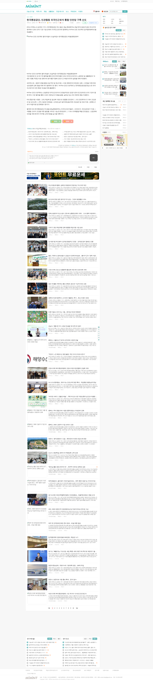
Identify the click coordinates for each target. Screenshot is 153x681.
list (99, 333)
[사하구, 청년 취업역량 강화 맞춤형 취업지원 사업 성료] (37, 232)
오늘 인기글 (30, 11)
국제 (112, 23)
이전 (88, 167)
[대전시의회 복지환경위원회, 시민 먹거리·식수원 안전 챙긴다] (37, 598)
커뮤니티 (39, 11)
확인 (94, 157)
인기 (114, 61)
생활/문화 (121, 21)
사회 (112, 21)
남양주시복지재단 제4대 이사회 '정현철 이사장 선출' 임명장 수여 (111, 87)
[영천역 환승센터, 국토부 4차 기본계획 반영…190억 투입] (37, 570)
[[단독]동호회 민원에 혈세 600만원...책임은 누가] (37, 542)
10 (73, 608)
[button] (112, 1)
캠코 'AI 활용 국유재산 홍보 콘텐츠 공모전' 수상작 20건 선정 (79, 141)
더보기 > (124, 132)
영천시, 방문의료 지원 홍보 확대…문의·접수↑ (76, 136)
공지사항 (97, 670)
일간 (50, 638)
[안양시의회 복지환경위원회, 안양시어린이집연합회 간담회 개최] (37, 373)
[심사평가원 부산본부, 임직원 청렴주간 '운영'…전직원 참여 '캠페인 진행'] (37, 246)
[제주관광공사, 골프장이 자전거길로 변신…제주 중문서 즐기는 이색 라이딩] (37, 486)
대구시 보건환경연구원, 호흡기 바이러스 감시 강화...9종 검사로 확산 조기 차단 (111, 66)
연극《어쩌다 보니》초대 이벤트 (114, 148)
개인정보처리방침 (38, 670)
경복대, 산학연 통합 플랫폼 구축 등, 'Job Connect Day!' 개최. (44, 136)
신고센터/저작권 (65, 670)
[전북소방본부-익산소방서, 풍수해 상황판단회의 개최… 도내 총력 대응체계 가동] (37, 218)
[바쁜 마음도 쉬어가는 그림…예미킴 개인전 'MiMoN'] (37, 317)
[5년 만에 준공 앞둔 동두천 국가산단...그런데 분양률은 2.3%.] (37, 204)
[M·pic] (36, 1)
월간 (59, 638)
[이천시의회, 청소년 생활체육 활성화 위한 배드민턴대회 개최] (37, 274)
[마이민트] (29, 1)
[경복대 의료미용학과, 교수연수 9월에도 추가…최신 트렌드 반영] (37, 303)
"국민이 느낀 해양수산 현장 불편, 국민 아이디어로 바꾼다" (43, 139)
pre (99, 331)
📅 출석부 (96, 11)
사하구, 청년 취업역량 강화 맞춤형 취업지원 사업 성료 (42, 134)
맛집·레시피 (60, 11)
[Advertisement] (108, 6)
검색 (125, 11)
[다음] (126, 147)
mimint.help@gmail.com (106, 677)
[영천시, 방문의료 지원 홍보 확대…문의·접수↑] (37, 584)
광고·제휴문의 (87, 670)
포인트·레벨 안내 (31, 673)
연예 (104, 19)
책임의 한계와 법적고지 (52, 670)
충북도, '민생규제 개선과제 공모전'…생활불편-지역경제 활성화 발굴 (111, 73)
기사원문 (71, 22)
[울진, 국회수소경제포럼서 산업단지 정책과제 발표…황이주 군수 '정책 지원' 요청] (37, 260)
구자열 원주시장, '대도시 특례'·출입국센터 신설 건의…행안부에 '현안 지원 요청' (80, 131)
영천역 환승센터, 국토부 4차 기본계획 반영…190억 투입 (43, 131)
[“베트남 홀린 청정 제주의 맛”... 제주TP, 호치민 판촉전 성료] (37, 472)
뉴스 (67, 11)
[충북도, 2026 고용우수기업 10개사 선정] (37, 429)
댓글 (99, 338)
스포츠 (112, 19)
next (99, 336)
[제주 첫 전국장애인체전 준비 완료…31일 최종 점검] (37, 528)
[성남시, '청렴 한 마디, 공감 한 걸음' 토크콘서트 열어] (37, 331)
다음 (95, 167)
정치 (120, 19)
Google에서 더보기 (93, 22)
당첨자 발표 (106, 670)
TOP (99, 329)
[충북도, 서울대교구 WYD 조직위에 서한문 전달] (37, 345)
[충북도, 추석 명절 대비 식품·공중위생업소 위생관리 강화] (37, 415)
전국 (104, 23)
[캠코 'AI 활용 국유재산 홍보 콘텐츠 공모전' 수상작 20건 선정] (37, 289)
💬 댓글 (55, 22)
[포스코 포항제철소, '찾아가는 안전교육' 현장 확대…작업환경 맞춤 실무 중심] (37, 387)
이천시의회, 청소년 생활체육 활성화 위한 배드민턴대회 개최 (44, 141)
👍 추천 (49, 22)
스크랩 (84, 22)
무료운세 (73, 11)
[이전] (102, 147)
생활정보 (51, 11)
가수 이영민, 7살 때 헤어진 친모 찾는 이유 (75, 139)
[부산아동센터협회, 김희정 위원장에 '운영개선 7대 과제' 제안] (37, 190)
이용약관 (28, 670)
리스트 (80, 167)
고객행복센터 (115, 670)
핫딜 (45, 11)
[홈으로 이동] (33, 6)
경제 (104, 21)
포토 (120, 23)
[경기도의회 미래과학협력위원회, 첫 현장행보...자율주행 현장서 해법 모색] (37, 500)
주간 (54, 638)
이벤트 (80, 11)
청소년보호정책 (76, 670)
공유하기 (78, 22)
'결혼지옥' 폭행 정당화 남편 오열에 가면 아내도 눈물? (78, 134)
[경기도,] (37, 556)
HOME (99, 327)
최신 (124, 61)
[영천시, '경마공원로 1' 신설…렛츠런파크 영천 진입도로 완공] (37, 443)
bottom (99, 340)
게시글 (118, 30)
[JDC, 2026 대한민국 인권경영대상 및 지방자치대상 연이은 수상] (37, 514)
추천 (119, 61)
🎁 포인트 (105, 11)
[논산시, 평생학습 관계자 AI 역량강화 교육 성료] (37, 457)
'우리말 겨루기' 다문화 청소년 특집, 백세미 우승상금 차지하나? (111, 94)
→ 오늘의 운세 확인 (32, 178)
